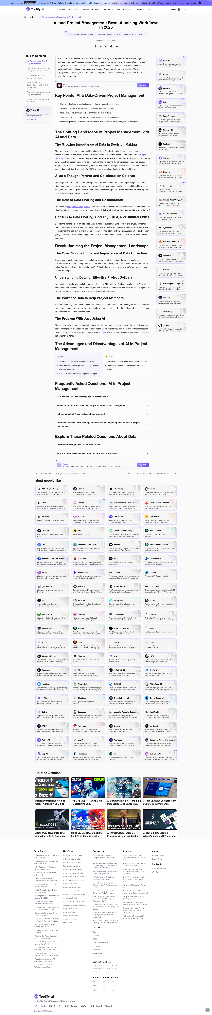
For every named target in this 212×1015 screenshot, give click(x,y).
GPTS (95, 939)
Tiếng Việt (108, 1006)
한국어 (60, 1006)
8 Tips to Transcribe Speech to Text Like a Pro (46, 931)
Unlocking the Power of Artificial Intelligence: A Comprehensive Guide (136, 892)
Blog (94, 932)
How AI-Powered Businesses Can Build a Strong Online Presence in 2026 (134, 879)
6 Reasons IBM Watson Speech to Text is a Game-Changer (45, 937)
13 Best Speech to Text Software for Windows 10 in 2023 (46, 897)
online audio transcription (72, 859)
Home (26, 17)
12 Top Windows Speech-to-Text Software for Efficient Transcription (46, 948)
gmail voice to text (69, 912)
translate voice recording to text (74, 894)
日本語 (66, 1006)
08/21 (114, 981)
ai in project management (78, 206)
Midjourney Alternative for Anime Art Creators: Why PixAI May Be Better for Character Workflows (105, 865)
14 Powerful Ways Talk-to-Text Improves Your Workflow (44, 943)
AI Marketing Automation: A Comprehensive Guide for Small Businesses (104, 857)
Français (99, 1006)
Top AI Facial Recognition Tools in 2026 (134, 886)
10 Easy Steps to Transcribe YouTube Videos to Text (43, 966)
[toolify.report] (207, 1004)
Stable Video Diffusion (100, 942)
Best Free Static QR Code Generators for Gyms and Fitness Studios (134, 857)
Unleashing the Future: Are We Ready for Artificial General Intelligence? (133, 910)
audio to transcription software (73, 880)
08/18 (95, 985)
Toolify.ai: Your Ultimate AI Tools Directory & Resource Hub (134, 897)
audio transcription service (72, 869)
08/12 (95, 990)
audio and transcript (70, 884)
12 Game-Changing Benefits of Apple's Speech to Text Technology (46, 954)
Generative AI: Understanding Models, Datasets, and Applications (135, 903)
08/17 (105, 985)
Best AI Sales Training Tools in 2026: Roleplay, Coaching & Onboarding (106, 921)
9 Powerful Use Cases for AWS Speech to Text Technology (44, 960)
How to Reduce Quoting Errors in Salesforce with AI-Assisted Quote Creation (105, 885)
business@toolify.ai (159, 868)
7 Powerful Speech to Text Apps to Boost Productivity (46, 862)
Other (95, 972)
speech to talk (68, 923)
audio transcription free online (73, 877)
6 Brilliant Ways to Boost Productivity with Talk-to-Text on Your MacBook (46, 920)
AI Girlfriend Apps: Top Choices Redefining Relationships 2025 (104, 878)
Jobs (118, 9)
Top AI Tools (97, 953)
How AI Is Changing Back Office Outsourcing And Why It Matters (104, 892)
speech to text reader (70, 915)
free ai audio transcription (72, 866)
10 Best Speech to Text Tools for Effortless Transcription (45, 868)
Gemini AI (96, 946)
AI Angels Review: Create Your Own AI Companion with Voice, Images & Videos (105, 906)
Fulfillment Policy (158, 855)
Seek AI (105, 332)
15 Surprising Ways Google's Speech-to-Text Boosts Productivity (46, 879)
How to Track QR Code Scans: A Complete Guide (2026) (134, 864)
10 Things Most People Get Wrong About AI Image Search (105, 872)
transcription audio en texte (72, 855)
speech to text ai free (70, 919)
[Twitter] (153, 872)
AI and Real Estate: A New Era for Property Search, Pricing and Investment (105, 914)
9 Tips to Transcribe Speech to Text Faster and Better (46, 891)
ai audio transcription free (72, 887)
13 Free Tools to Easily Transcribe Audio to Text (45, 874)
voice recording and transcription (74, 905)
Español (83, 1006)
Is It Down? (97, 957)
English (36, 1006)
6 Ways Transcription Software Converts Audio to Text (44, 925)
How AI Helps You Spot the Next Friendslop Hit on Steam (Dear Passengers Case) (104, 898)
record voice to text (70, 898)
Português (74, 1006)
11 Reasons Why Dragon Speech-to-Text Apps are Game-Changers (46, 908)
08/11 (105, 990)
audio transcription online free (73, 873)
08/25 (105, 981)
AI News (33, 17)
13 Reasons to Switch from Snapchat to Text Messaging (46, 856)
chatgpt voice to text (70, 908)
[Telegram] (157, 872)
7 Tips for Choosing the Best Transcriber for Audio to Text (43, 902)
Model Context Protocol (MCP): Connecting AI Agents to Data (133, 917)
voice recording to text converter (74, 891)
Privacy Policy (157, 859)
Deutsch (91, 1006)
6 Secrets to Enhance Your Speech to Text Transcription (46, 914)
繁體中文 (52, 1006)
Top (207, 1010)
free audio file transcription (72, 862)
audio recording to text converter (74, 901)
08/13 (114, 985)
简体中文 (44, 1006)
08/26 (95, 981)
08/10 (114, 990)
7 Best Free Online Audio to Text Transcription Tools (45, 885)
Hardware (96, 950)
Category (85, 9)
